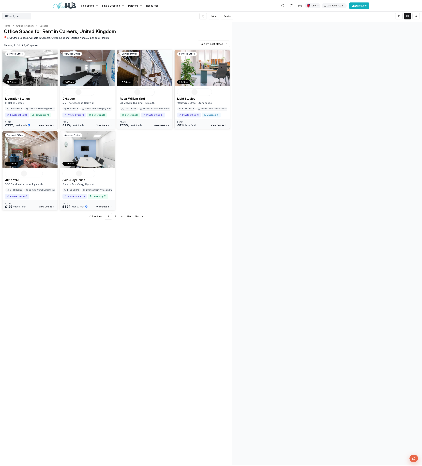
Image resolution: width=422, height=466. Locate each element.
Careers (44, 25)
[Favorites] (291, 5)
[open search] (282, 5)
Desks (227, 16)
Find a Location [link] (111, 5)
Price (214, 16)
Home (7, 25)
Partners (133, 5)
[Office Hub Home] (64, 5)
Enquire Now (359, 5)
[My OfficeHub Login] (300, 5)
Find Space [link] (87, 5)
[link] (44, 26)
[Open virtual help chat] (413, 458)
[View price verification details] (29, 125)
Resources (152, 5)
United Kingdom (25, 25)
